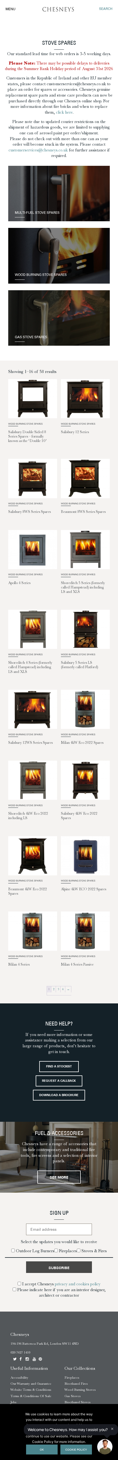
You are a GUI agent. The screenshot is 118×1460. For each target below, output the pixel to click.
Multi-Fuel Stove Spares (37, 213)
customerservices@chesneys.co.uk (38, 150)
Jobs (13, 1402)
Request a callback (59, 1081)
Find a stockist (59, 1066)
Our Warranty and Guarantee (30, 1384)
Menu (10, 9)
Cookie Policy (76, 1450)
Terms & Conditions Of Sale (30, 1396)
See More (59, 1177)
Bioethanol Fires (76, 1384)
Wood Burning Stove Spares (41, 275)
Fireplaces (71, 1377)
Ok (42, 1450)
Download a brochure (58, 1095)
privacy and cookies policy (77, 1284)
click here (64, 112)
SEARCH (106, 9)
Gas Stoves (72, 1396)
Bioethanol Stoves (77, 1402)
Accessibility (19, 1377)
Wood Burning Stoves (80, 1390)
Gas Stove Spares (31, 337)
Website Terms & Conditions (30, 1390)
